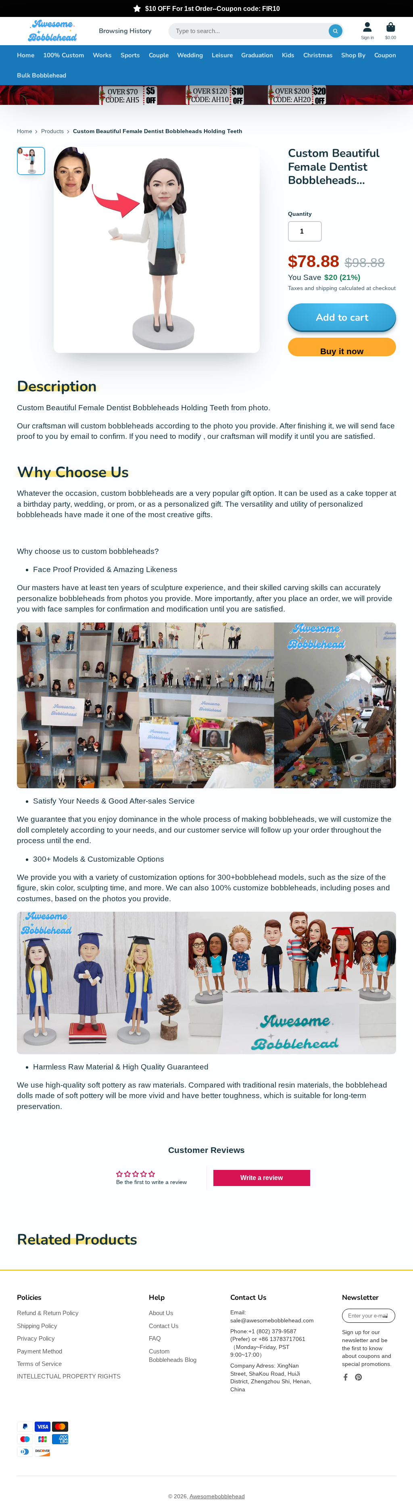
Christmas (318, 55)
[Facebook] (345, 1377)
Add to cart (342, 317)
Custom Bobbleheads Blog (172, 1356)
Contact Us (164, 1325)
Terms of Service (39, 1363)
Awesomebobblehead (217, 1496)
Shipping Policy (37, 1325)
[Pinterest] (358, 1377)
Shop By (353, 55)
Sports (130, 55)
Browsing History (125, 31)
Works (102, 55)
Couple (159, 55)
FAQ (155, 1338)
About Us (161, 1312)
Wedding (190, 55)
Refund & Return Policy (48, 1312)
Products (52, 131)
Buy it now (341, 351)
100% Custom (63, 55)
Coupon (385, 55)
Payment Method (39, 1351)
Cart (390, 31)
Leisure (222, 55)
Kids (288, 55)
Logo (52, 31)
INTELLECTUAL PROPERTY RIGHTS (69, 1376)
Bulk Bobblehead (41, 75)
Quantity (300, 214)
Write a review (261, 1177)
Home (25, 55)
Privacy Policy (36, 1338)
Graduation (257, 55)
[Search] (335, 31)
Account (367, 31)
